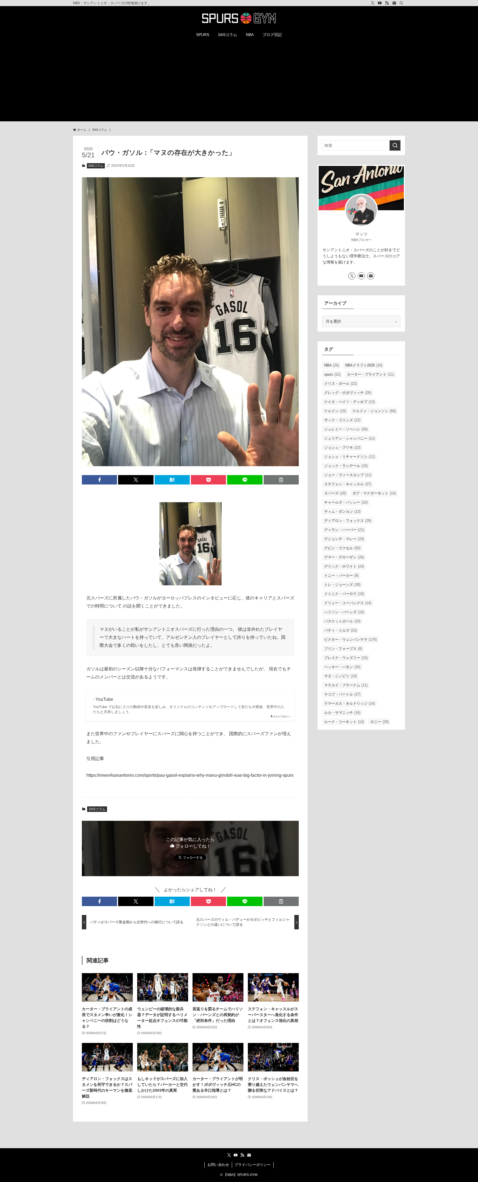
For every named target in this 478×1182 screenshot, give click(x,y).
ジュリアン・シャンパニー (349, 438)
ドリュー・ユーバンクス (347, 603)
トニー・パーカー (341, 575)
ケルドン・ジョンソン (374, 411)
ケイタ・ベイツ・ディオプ (349, 402)
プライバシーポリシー (253, 1165)
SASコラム (95, 165)
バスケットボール (342, 621)
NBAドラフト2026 (363, 365)
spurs (332, 374)
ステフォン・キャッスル (347, 484)
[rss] (387, 3)
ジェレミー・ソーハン (346, 429)
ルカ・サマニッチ (342, 713)
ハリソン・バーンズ (344, 612)
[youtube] (379, 3)
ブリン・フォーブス (343, 649)
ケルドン (335, 411)
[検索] (401, 3)
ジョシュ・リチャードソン (349, 457)
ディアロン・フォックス (347, 521)
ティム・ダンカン (342, 511)
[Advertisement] (239, 82)
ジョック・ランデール (346, 466)
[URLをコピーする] (281, 479)
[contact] (394, 3)
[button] (99, 479)
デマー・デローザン (344, 557)
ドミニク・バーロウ (344, 594)
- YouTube (103, 699)
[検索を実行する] (395, 145)
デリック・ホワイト (344, 566)
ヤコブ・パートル (342, 694)
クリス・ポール (340, 383)
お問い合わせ (218, 1165)
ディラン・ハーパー (344, 530)
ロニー (379, 722)
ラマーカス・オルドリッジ (349, 703)
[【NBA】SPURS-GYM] (239, 18)
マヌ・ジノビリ (340, 676)
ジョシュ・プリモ (342, 447)
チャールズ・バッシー (346, 502)
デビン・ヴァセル (342, 548)
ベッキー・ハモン (342, 667)
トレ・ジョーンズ (342, 585)
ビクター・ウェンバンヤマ (350, 639)
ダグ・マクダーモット (374, 493)
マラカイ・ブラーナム (346, 685)
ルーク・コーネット (344, 722)
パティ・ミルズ (340, 630)
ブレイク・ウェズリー (346, 658)
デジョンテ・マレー (344, 539)
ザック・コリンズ (342, 420)
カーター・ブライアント (370, 374)
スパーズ (335, 493)
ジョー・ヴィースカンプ (347, 475)
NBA (331, 365)
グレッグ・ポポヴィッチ (347, 393)
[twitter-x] (372, 3)
